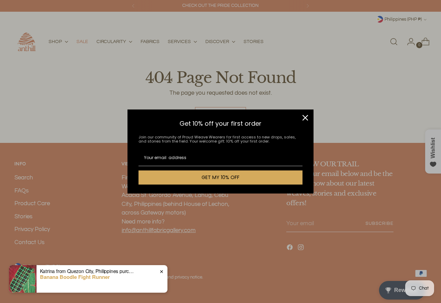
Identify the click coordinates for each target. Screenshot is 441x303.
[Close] (305, 117)
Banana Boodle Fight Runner (75, 277)
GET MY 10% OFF (220, 177)
